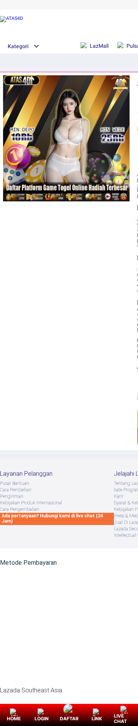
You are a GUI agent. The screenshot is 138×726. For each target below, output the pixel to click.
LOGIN (41, 718)
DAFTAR (69, 718)
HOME (14, 718)
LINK (97, 718)
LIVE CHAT (120, 718)
